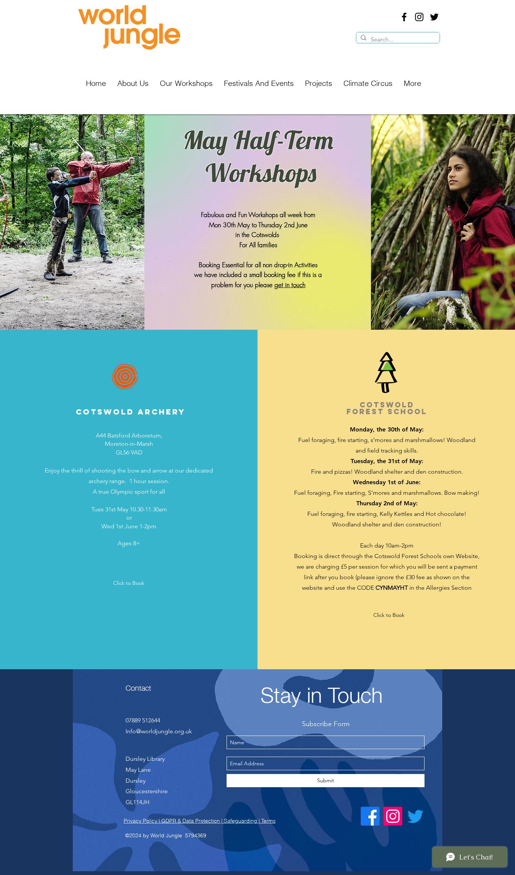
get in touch (289, 284)
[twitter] (434, 17)
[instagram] (419, 17)
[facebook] (404, 17)
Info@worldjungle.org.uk (159, 731)
